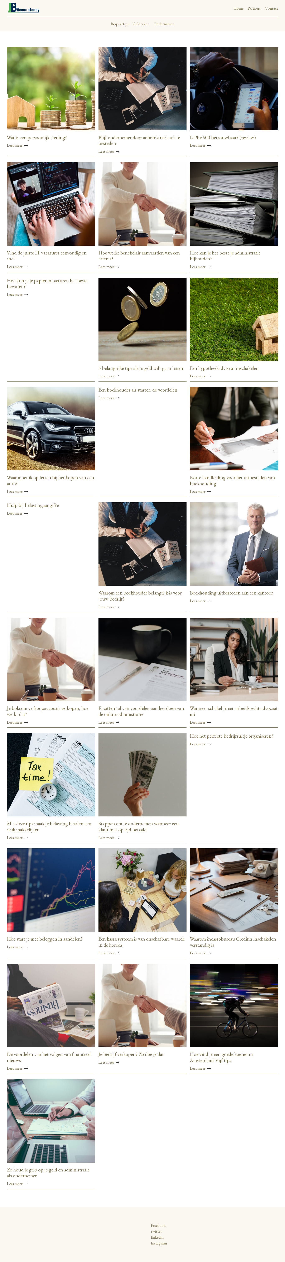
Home (238, 8)
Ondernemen (164, 23)
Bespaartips (120, 23)
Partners (254, 8)
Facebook (158, 1225)
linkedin (157, 1237)
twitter (156, 1231)
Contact (271, 8)
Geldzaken (141, 23)
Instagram (159, 1243)
